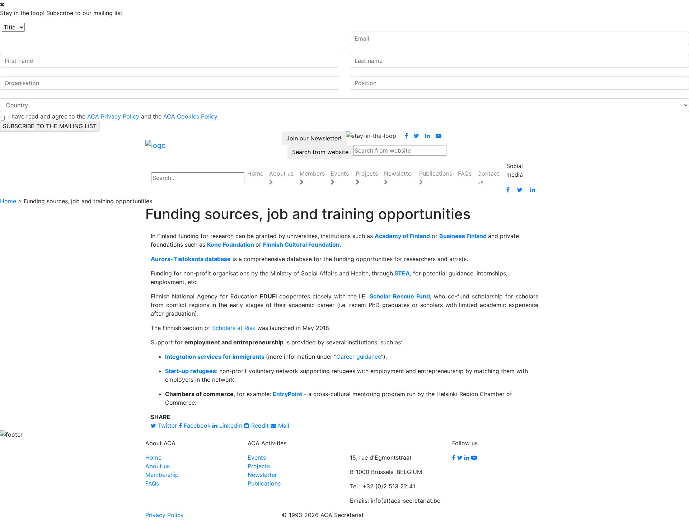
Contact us (488, 178)
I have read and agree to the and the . (113, 116)
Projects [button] (367, 173)
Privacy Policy (164, 515)
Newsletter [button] (398, 173)
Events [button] (340, 173)
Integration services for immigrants (214, 356)
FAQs (465, 173)
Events (257, 457)
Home (255, 173)
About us (157, 466)
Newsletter (262, 474)
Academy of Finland (402, 236)
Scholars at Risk (234, 327)
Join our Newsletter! (313, 138)
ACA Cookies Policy (190, 116)
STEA (402, 273)
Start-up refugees (190, 371)
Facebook (196, 425)
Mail (282, 425)
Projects (259, 466)
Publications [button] (435, 173)
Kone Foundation (230, 244)
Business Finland (463, 236)
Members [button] (312, 173)
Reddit (259, 425)
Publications (264, 483)
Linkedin (229, 425)
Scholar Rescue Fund (398, 296)
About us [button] (281, 173)
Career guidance (358, 356)
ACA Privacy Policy (113, 116)
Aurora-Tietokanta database (191, 258)
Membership (162, 474)
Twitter (166, 425)
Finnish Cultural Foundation (301, 244)
